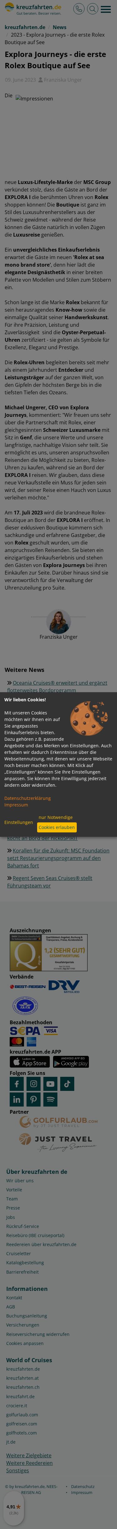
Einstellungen (18, 822)
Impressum (16, 805)
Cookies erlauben (57, 827)
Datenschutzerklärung (27, 798)
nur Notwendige (56, 817)
